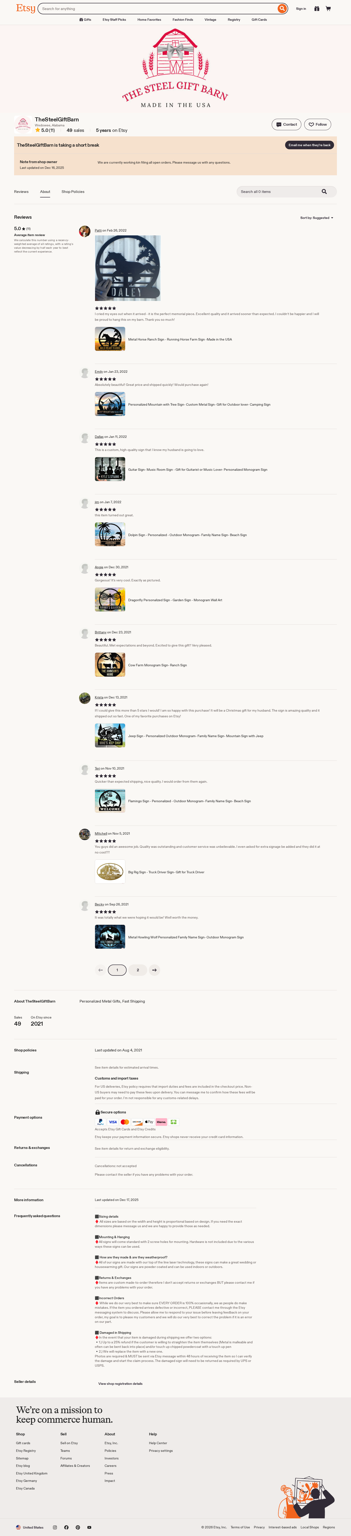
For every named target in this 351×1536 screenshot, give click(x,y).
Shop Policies (73, 191)
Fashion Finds (183, 19)
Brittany (100, 632)
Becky (99, 904)
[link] (100, 970)
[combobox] (157, 8)
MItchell (101, 833)
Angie (99, 567)
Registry (234, 19)
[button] (286, 124)
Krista (99, 697)
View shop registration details (120, 1384)
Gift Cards (259, 19)
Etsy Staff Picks (114, 19)
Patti (98, 230)
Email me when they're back (309, 145)
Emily (99, 371)
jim (97, 502)
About (45, 191)
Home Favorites (149, 19)
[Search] (282, 8)
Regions (329, 1527)
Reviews (21, 191)
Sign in (301, 8)
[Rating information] (38, 131)
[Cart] (328, 8)
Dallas (99, 437)
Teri (97, 768)
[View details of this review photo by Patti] (128, 268)
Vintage (210, 19)
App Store (32, 1504)
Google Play (68, 1504)
